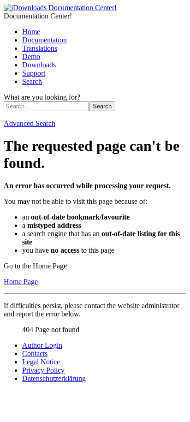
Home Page (21, 281)
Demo (31, 56)
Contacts (35, 353)
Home (31, 32)
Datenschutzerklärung (54, 378)
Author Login (42, 345)
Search (32, 81)
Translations (39, 48)
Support (33, 73)
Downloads (39, 65)
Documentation (44, 40)
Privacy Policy (43, 370)
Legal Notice (41, 362)
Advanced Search (29, 123)
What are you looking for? (42, 97)
